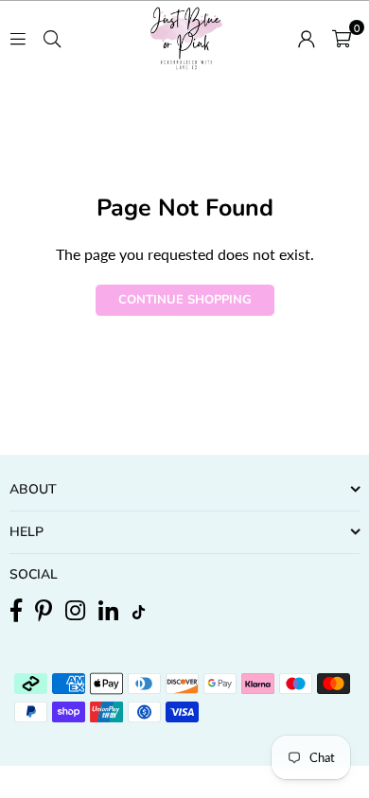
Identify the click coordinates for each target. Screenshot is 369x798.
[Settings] (307, 37)
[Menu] (18, 36)
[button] (342, 37)
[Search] (52, 36)
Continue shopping (185, 299)
